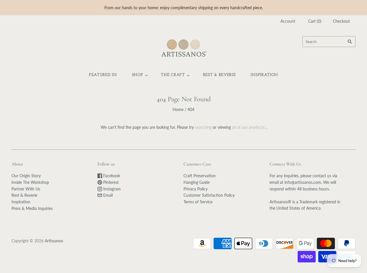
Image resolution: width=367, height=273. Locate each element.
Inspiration (264, 75)
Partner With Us (25, 188)
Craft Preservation (200, 175)
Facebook (111, 175)
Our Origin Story (26, 175)
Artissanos (54, 240)
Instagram (111, 188)
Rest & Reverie (219, 75)
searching (203, 127)
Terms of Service (198, 201)
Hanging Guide (197, 182)
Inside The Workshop (30, 182)
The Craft (173, 75)
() (314, 21)
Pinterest (110, 182)
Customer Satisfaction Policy (209, 195)
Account (287, 21)
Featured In (103, 75)
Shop (137, 75)
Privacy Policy (196, 188)
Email (107, 195)
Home (178, 109)
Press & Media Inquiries (32, 208)
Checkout (341, 21)
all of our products (248, 127)
